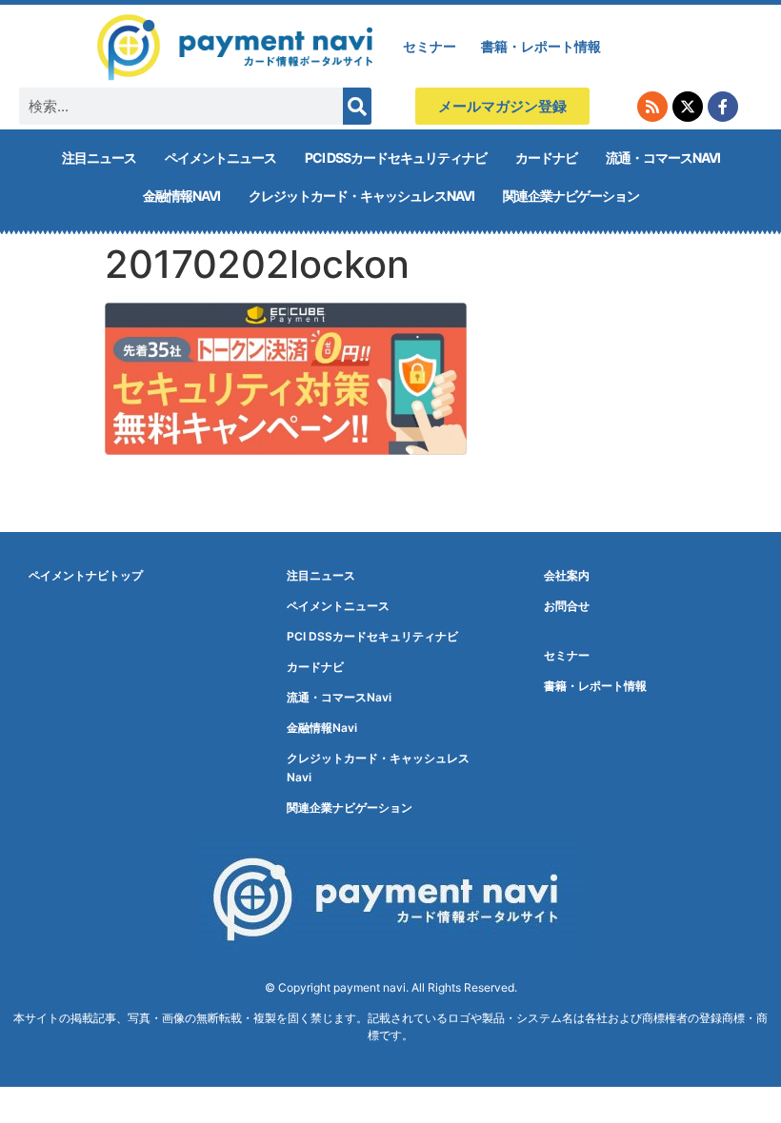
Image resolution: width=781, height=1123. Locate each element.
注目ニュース (99, 157)
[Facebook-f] (723, 106)
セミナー (429, 46)
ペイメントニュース (220, 157)
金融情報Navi (181, 195)
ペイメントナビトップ (86, 575)
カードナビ (546, 157)
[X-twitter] (687, 106)
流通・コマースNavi (663, 157)
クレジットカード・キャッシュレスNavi (361, 195)
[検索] (357, 106)
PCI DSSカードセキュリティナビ (396, 157)
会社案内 (567, 575)
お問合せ (567, 606)
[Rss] (652, 106)
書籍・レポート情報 (541, 46)
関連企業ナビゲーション (571, 195)
